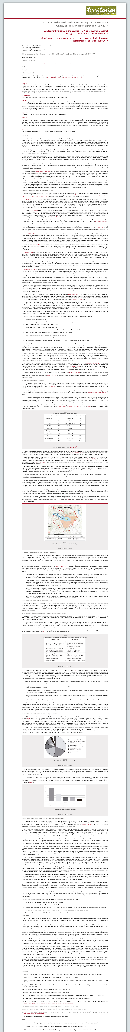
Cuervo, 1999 (54, 217)
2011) (48, 171)
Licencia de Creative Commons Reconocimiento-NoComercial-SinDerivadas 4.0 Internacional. (46, 64)
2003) (89, 195)
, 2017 (53, 386)
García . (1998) (27, 196)
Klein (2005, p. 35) (28, 252)
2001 (86, 195)
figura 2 (29, 718)
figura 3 (31, 782)
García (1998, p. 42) (30, 269)
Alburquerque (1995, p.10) (30, 199)
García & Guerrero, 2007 (88, 459)
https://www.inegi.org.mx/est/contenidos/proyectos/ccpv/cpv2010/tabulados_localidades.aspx (48, 1003)
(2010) (73, 447)
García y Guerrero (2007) (76, 452)
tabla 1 (89, 406)
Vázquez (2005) (43, 196)
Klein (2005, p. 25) (52, 375)
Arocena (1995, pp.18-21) (30, 234)
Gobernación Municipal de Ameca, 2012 (97, 392)
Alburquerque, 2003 (76, 299)
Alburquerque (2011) (87, 824)
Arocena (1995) (96, 195)
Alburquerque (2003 (41, 171)
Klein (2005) (35, 196)
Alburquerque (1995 (79, 195)
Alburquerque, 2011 (61, 566)
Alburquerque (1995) (100, 221)
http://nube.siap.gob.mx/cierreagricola (34, 1013)
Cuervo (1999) (103, 195)
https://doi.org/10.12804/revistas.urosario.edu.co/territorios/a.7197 (64, 77)
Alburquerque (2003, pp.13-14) (94, 363)
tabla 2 (45, 631)
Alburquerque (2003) (73, 294)
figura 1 (46, 470)
